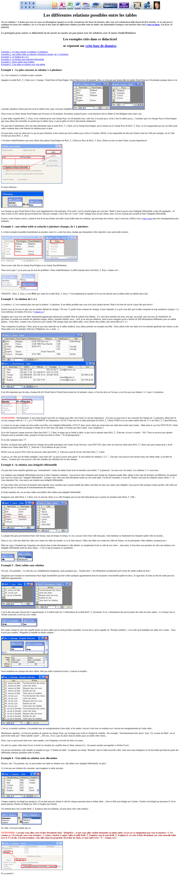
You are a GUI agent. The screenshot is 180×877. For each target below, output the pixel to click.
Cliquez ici (38, 312)
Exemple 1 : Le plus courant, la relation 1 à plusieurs (24, 52)
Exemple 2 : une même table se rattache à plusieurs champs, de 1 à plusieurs (34, 54)
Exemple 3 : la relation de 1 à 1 (15, 57)
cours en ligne (153, 24)
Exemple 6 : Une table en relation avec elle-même (23, 64)
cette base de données (101, 46)
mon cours (147, 218)
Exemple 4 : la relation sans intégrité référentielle (22, 59)
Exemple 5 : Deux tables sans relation (17, 62)
